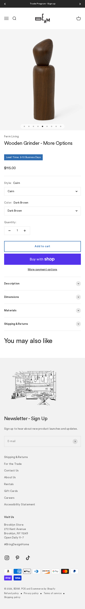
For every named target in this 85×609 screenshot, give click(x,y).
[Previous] (5, 4)
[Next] (80, 4)
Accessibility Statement (19, 504)
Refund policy (11, 593)
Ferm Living (11, 136)
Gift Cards (11, 491)
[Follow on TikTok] (28, 558)
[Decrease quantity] (9, 231)
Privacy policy (31, 593)
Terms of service (52, 593)
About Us (10, 477)
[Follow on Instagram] (7, 558)
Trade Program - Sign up (42, 4)
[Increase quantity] (25, 231)
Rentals (9, 484)
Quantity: (10, 222)
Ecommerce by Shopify (43, 589)
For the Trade (13, 464)
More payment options (42, 269)
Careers (9, 497)
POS (23, 589)
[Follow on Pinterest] (17, 558)
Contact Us (11, 470)
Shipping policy (12, 597)
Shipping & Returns (16, 457)
